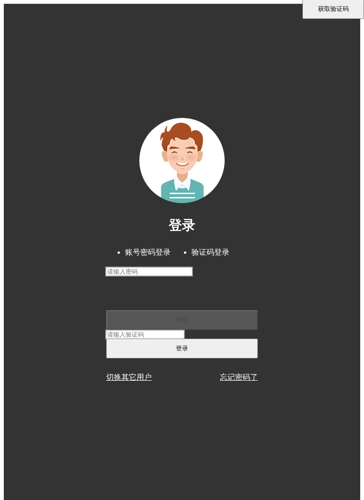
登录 (182, 319)
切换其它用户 (129, 377)
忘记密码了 (239, 377)
